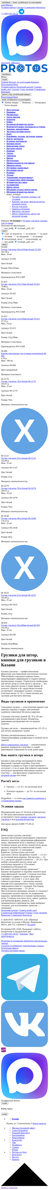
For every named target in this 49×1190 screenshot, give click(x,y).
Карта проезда (39, 1123)
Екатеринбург (18, 1135)
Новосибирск (18, 1138)
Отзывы (29, 913)
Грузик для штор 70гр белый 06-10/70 (18, 488)
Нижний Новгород (21, 1133)
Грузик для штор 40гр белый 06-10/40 (18, 518)
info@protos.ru (7, 936)
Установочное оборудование (20, 180)
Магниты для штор (21, 211)
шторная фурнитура (24, 819)
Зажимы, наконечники (18, 129)
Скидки (20, 7)
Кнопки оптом (14, 144)
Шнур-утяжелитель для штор (14, 745)
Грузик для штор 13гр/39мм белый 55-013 (20, 319)
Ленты (10, 153)
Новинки (26, 102)
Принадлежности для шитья (21, 163)
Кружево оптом (14, 148)
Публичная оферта (9, 948)
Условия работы (8, 7)
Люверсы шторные (21, 209)
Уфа (14, 1142)
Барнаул (15, 1159)
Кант (9, 134)
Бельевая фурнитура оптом (20, 124)
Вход (15, 84)
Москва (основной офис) (23, 1128)
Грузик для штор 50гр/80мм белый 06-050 (20, 625)
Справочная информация (12, 913)
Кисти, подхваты (15, 139)
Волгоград (17, 1154)
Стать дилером (26, 89)
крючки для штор (28, 817)
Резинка (10, 173)
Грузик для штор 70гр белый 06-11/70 (18, 381)
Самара (15, 1147)
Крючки (11, 151)
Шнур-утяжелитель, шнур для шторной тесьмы (26, 215)
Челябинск (17, 1145)
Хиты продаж (10, 105)
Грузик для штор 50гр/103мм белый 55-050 (21, 249)
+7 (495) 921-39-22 (9, 13)
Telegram (24, 934)
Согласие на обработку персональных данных (22, 946)
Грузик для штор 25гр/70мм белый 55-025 (20, 284)
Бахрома (11, 119)
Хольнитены (13, 185)
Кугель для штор (19, 206)
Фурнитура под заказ (17, 182)
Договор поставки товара (13, 950)
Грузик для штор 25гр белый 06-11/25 (18, 458)
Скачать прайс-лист (28, 910)
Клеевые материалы (17, 141)
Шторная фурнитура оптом (20, 192)
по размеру (37, 236)
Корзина (35, 82)
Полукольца (13, 160)
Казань (10, 63)
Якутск (15, 1157)
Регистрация (7, 84)
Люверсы (11, 156)
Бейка (10, 122)
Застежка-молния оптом (18, 131)
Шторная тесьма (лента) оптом (22, 189)
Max (31, 934)
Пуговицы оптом (15, 170)
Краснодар (17, 1140)
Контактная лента (15, 146)
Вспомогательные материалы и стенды (26, 127)
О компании (30, 7)
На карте (31, 924)
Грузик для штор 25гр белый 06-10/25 (18, 595)
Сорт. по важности (13, 234)
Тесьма (10, 175)
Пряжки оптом (14, 165)
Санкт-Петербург (20, 1130)
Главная (4, 82)
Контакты (40, 7)
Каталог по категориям (19, 82)
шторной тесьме (8, 775)
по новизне (31, 234)
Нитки (10, 158)
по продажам (22, 236)
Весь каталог (13, 110)
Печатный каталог (25, 87)
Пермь (15, 1150)
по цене (44, 234)
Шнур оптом (13, 187)
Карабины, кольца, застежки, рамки (24, 136)
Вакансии (5, 915)
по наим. (8, 236)
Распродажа (40, 102)
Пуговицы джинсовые (17, 168)
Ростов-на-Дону (19, 1152)
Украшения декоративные (20, 177)
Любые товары (11, 102)
